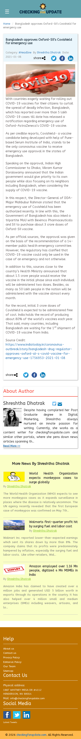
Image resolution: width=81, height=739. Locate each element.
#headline (25, 52)
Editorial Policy (12, 662)
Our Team (9, 666)
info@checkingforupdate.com (27, 698)
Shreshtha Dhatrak (49, 52)
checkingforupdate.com (31, 734)
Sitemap (8, 670)
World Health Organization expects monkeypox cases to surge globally (53, 478)
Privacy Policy (11, 657)
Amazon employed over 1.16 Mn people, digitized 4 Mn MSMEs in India (53, 570)
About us (8, 648)
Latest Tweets (10, 722)
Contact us (9, 652)
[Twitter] (54, 403)
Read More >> (11, 445)
